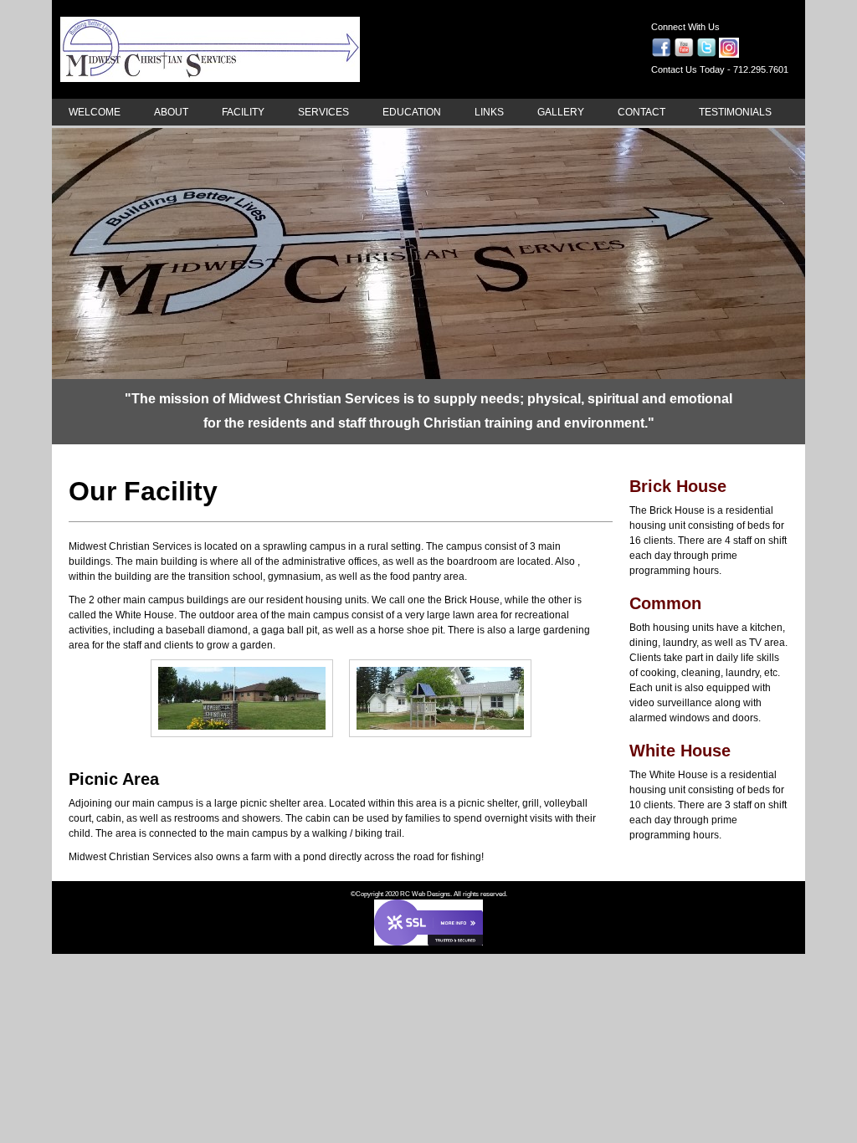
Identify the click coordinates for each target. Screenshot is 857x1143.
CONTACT (641, 112)
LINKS (489, 112)
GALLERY (560, 112)
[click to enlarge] (242, 741)
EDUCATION (411, 112)
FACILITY (243, 112)
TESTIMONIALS (735, 112)
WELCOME (95, 112)
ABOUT (171, 112)
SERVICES (323, 112)
